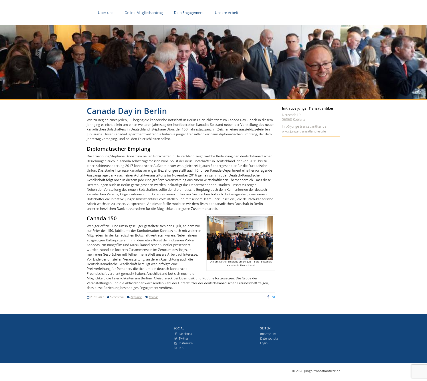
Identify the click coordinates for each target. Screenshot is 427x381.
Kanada (153, 297)
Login (264, 343)
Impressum (268, 334)
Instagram (185, 343)
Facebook (185, 334)
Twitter (183, 338)
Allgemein (136, 297)
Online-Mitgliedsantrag (144, 12)
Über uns (105, 12)
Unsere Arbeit (226, 12)
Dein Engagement (189, 12)
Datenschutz (269, 338)
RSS (181, 348)
